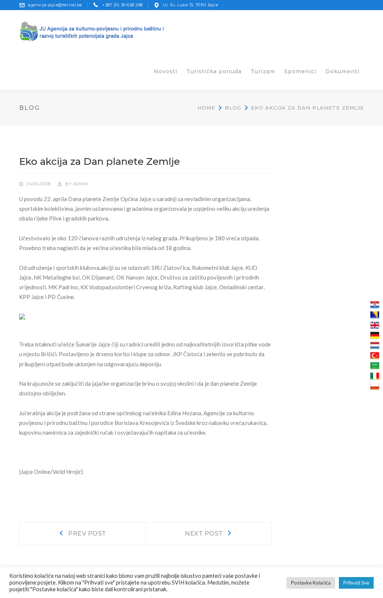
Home (206, 108)
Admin (80, 184)
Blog (233, 108)
